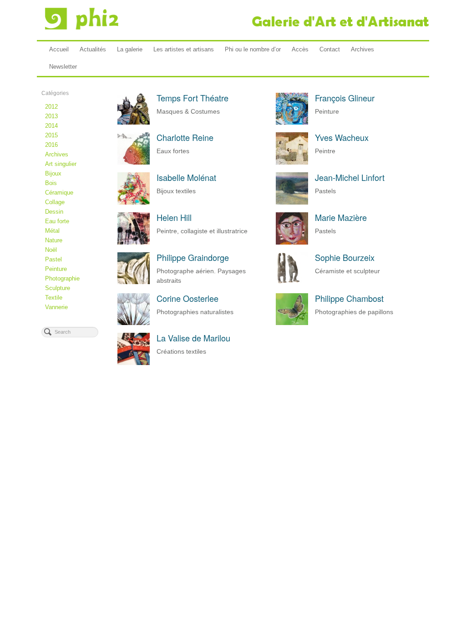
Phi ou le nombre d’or (253, 49)
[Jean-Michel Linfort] (292, 199)
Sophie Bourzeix (345, 257)
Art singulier (60, 163)
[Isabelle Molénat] (133, 199)
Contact (329, 49)
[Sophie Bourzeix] (292, 279)
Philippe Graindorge (193, 257)
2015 (51, 135)
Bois (51, 183)
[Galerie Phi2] (233, 19)
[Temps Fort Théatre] (133, 119)
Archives (362, 49)
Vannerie (56, 307)
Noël (51, 249)
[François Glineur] (292, 119)
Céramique (59, 192)
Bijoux (53, 173)
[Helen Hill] (133, 239)
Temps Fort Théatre (192, 98)
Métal (52, 230)
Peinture (56, 268)
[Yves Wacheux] (292, 159)
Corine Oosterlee (187, 298)
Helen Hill (174, 217)
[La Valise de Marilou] (133, 360)
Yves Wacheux (342, 137)
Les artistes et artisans (183, 49)
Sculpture (57, 288)
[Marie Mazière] (292, 239)
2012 (51, 106)
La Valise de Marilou (193, 338)
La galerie (129, 49)
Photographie (62, 278)
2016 (51, 144)
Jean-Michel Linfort (350, 177)
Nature (53, 240)
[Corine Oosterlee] (133, 320)
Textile (53, 297)
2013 (51, 116)
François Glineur (345, 98)
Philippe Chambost (349, 298)
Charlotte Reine (185, 137)
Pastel (53, 259)
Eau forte (57, 221)
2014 (51, 125)
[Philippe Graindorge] (133, 279)
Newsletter (63, 67)
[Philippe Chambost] (292, 320)
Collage (55, 202)
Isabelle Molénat (186, 177)
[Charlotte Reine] (133, 159)
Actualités (93, 49)
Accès (300, 49)
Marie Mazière (341, 217)
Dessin (54, 211)
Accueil (59, 49)
